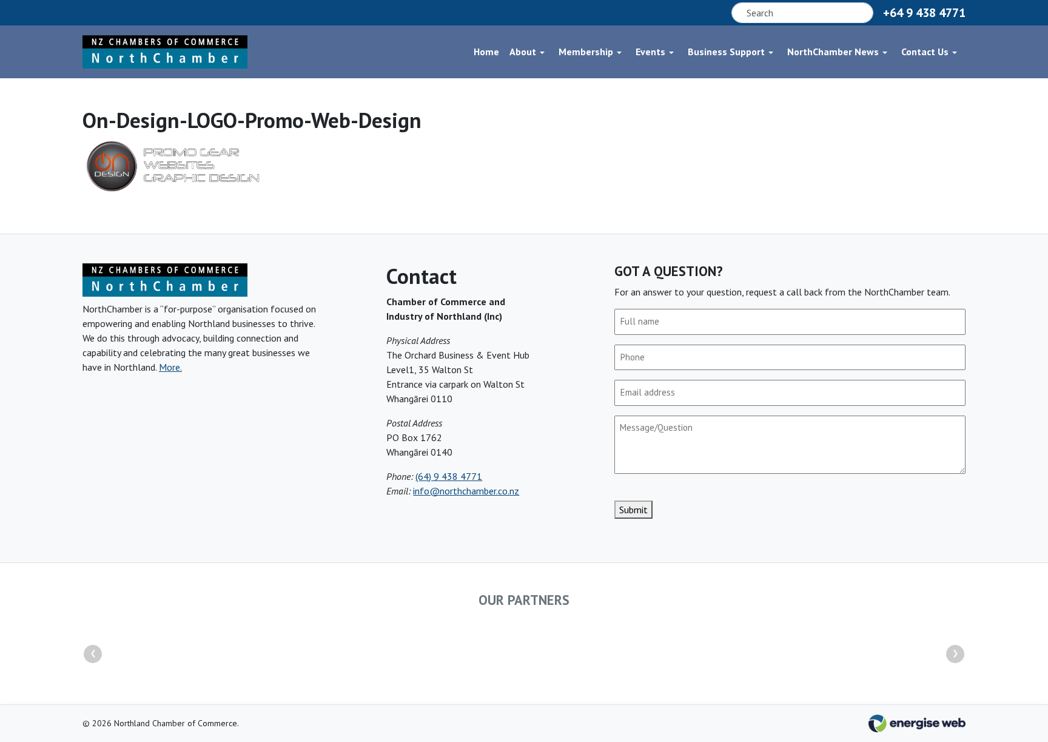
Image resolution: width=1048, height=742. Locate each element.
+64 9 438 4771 (924, 13)
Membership (586, 52)
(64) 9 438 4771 (448, 476)
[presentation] (92, 654)
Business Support (726, 52)
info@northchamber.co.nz (466, 491)
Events (650, 52)
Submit (633, 510)
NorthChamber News (833, 52)
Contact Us (925, 52)
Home (486, 52)
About (522, 52)
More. (170, 367)
